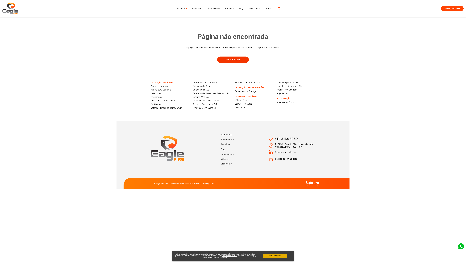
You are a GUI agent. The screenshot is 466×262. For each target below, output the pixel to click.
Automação (284, 98)
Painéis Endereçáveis (160, 86)
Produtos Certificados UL (204, 108)
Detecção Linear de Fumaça (206, 82)
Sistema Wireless (201, 97)
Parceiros (229, 8)
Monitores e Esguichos (288, 90)
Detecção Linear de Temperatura (166, 108)
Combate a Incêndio (246, 96)
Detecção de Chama (202, 86)
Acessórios (240, 107)
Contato (268, 8)
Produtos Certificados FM (205, 104)
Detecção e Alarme (161, 82)
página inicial (233, 59)
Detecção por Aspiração (249, 87)
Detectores (155, 93)
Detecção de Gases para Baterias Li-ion (211, 93)
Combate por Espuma (287, 82)
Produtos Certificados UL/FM (248, 82)
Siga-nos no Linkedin (285, 152)
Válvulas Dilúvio (242, 100)
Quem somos (254, 8)
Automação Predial (286, 102)
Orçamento (453, 8)
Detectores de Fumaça (245, 91)
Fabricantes (197, 8)
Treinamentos (214, 8)
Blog (241, 8)
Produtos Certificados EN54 (206, 100)
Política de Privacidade (286, 159)
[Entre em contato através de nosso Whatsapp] (461, 248)
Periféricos (155, 104)
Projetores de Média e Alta (290, 86)
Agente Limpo (283, 93)
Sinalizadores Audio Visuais (163, 100)
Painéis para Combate (160, 90)
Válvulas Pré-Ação (243, 104)
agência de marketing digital (313, 184)
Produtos (181, 8)
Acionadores (156, 97)
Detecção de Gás (201, 90)
